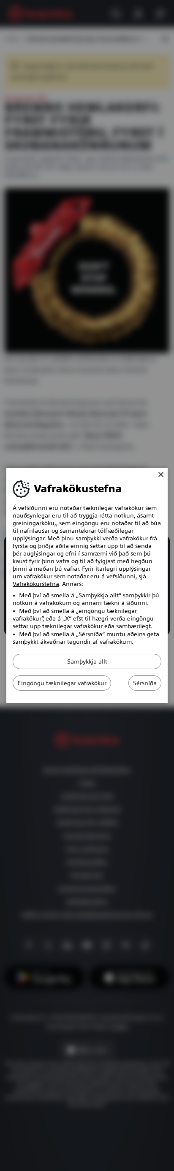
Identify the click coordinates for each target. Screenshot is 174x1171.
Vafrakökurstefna (36, 583)
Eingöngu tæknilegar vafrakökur (61, 683)
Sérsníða (145, 683)
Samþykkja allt (87, 661)
